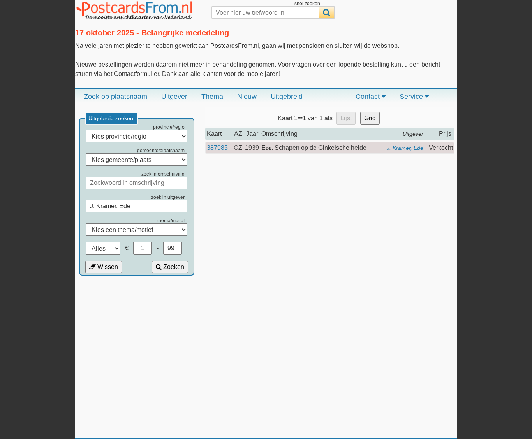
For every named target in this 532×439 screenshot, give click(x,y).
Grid (370, 118)
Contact (369, 96)
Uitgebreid (287, 96)
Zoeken (173, 266)
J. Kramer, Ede (405, 148)
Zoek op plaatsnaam (115, 96)
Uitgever (174, 96)
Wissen (107, 266)
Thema (212, 96)
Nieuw (247, 96)
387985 (217, 147)
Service (412, 96)
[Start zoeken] (326, 12)
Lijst (346, 118)
